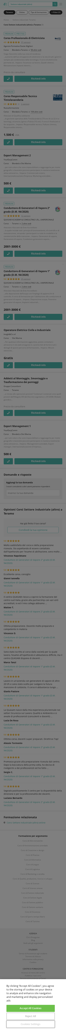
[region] (33, 1005)
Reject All (30, 1016)
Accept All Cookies (30, 1008)
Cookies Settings (30, 1024)
